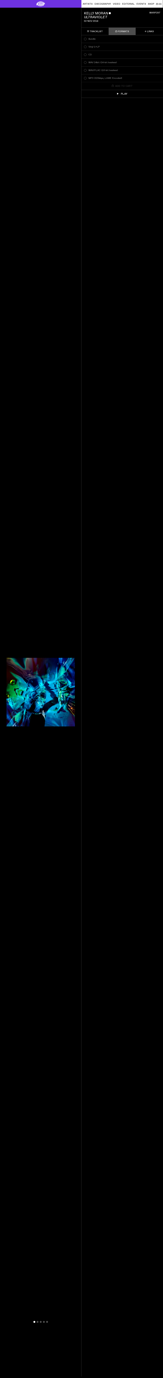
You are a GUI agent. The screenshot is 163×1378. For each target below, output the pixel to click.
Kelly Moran (96, 13)
